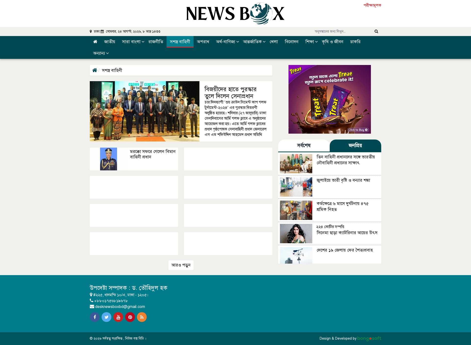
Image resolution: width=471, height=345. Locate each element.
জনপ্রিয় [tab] (355, 145)
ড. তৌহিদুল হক (149, 288)
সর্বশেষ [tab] (304, 145)
